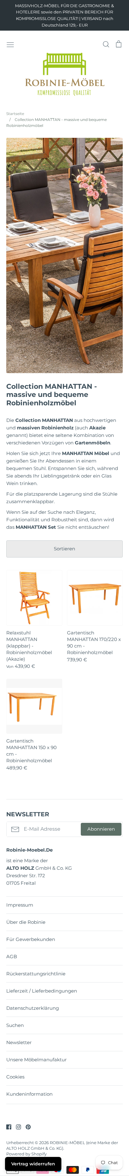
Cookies (15, 1077)
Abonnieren (101, 829)
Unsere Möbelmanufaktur (36, 1060)
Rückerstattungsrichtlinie (35, 974)
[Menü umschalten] (10, 44)
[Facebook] (6, 1126)
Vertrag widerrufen (33, 1164)
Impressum (19, 905)
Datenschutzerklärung (32, 1008)
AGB (11, 956)
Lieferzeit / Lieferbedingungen (41, 991)
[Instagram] (16, 1126)
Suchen (15, 1025)
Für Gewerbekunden (30, 939)
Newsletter (19, 1042)
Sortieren (64, 549)
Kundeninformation (29, 1094)
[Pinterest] (26, 1126)
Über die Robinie (25, 922)
